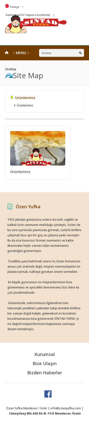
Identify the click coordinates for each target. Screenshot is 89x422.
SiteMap (10, 69)
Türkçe (14, 7)
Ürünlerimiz (24, 97)
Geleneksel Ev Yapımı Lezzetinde (27, 15)
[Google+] (48, 396)
